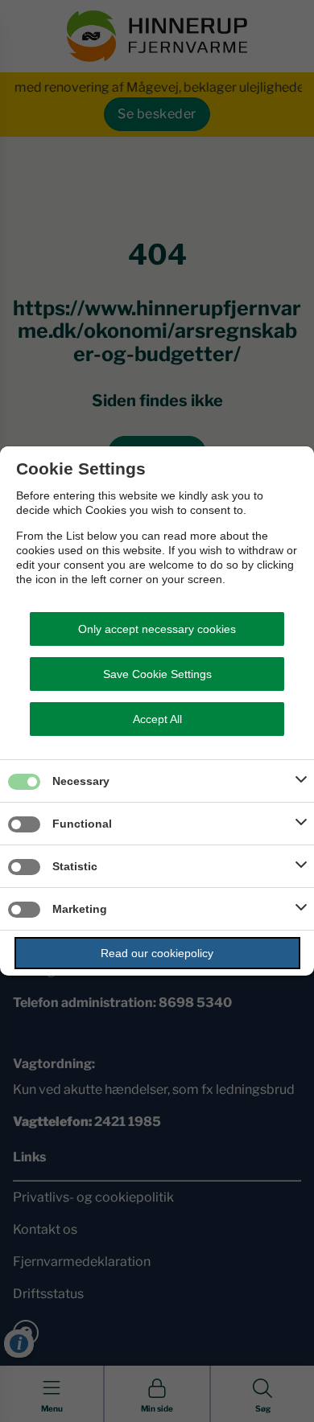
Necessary (80, 781)
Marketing (79, 908)
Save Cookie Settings (157, 674)
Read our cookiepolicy (157, 953)
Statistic (74, 866)
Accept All (157, 719)
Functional (82, 823)
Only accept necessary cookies (157, 629)
